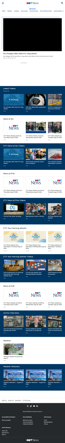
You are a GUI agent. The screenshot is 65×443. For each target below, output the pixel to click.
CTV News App (26, 400)
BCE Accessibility (6, 420)
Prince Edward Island (46, 11)
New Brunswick (34, 11)
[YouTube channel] (34, 406)
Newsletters (18, 400)
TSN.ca (46, 424)
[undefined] (14, 103)
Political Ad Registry (28, 424)
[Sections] (2, 3)
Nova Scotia (24, 11)
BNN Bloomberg (48, 422)
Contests (16, 11)
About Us (4, 400)
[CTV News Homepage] (33, 3)
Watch (3, 11)
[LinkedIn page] (37, 406)
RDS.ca (4, 434)
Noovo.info (5, 430)
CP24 (45, 420)
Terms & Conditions (28, 422)
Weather (9, 11)
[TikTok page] (31, 406)
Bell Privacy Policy (27, 420)
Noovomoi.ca (5, 432)
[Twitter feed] (28, 406)
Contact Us (11, 400)
